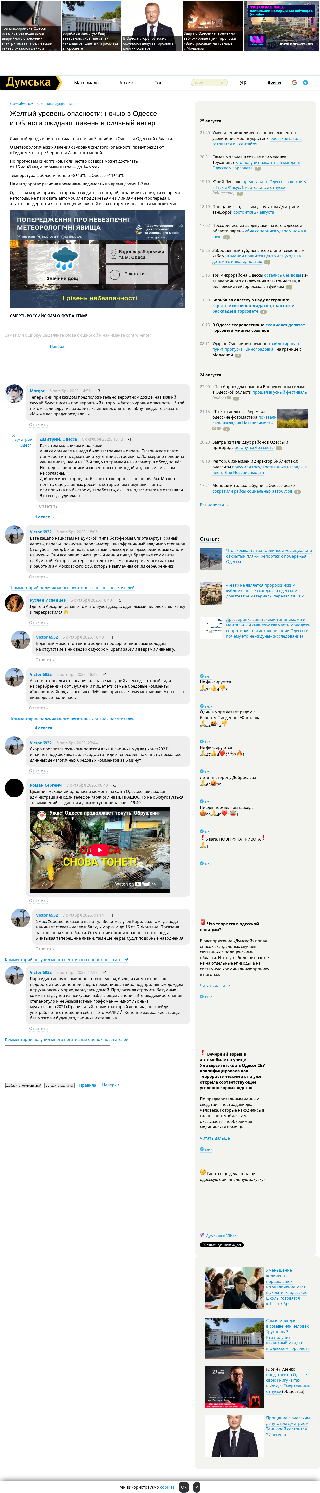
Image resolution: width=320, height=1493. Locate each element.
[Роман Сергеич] (14, 796)
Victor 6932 (41, 532)
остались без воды (282, 275)
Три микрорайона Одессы (238, 275)
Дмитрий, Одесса (58, 439)
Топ (159, 82)
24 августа (211, 375)
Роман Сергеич (46, 785)
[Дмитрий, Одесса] (22, 445)
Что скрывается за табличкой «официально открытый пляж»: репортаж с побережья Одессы (269, 556)
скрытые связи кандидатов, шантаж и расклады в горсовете (253, 308)
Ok (184, 1487)
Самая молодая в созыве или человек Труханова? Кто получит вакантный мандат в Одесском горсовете (288, 1334)
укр (243, 82)
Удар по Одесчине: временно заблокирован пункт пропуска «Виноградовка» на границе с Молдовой (210, 41)
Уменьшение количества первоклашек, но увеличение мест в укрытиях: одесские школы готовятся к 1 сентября (287, 1286)
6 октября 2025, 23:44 (77, 743)
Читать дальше (215, 985)
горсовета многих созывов (240, 330)
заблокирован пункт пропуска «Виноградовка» (255, 346)
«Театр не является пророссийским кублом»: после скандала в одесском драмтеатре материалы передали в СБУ (265, 590)
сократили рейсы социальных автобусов (252, 491)
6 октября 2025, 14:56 (70, 391)
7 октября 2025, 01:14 (83, 915)
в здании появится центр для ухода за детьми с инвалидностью (256, 258)
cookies (167, 1487)
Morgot (37, 391)
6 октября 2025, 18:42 (77, 674)
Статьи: (210, 538)
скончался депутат (285, 325)
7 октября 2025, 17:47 (77, 972)
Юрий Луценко (227, 181)
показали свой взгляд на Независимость (244, 419)
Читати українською (62, 103)
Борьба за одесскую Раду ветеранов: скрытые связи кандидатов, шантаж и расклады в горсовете (91, 41)
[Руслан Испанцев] (14, 611)
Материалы (87, 82)
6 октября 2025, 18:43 (83, 637)
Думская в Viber (221, 1236)
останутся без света (254, 447)
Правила (87, 1085)
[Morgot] (14, 401)
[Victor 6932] (14, 542)
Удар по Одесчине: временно (241, 343)
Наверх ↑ (58, 346)
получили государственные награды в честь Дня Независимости (259, 469)
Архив (126, 82)
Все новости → (214, 505)
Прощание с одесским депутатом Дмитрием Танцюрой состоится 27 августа (288, 1426)
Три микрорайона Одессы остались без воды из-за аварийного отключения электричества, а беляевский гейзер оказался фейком (27, 38)
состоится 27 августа (254, 212)
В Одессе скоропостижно (239, 325)
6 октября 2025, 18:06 (77, 532)
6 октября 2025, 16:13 (102, 439)
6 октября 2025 (22, 103)
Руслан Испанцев (48, 600)
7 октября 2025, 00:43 (87, 785)
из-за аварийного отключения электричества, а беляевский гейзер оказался (260, 280)
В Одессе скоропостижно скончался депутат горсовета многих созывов (148, 43)
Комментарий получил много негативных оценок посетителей (73, 587)
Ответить (38, 424)
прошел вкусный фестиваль (279, 392)
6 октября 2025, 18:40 (91, 600)
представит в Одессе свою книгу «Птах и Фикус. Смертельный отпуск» (259, 184)
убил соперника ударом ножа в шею (259, 233)
